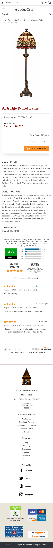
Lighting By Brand (39, 20)
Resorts (27, 432)
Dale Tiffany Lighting (9, 23)
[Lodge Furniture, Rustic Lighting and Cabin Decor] (25, 9)
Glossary (26, 446)
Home (4, 20)
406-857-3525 (26, 395)
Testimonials (26, 452)
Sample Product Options (26, 425)
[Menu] (4, 9)
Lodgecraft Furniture (24, 545)
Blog (26, 442)
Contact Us (26, 419)
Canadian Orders (26, 429)
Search (50, 14)
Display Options (17, 352)
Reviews (26, 459)
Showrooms (26, 449)
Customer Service (11, 3)
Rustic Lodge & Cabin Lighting (19, 20)
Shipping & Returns (26, 422)
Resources (27, 455)
